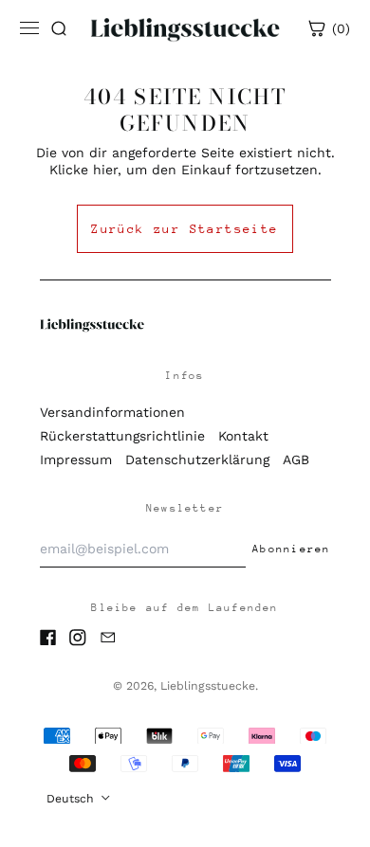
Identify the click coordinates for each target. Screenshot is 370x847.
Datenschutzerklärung (197, 459)
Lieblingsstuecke (207, 686)
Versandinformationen (112, 412)
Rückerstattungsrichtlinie (122, 435)
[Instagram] (77, 637)
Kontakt (243, 435)
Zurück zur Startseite (184, 229)
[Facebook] (48, 637)
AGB (296, 459)
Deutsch (72, 798)
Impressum (76, 459)
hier (105, 169)
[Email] (108, 637)
